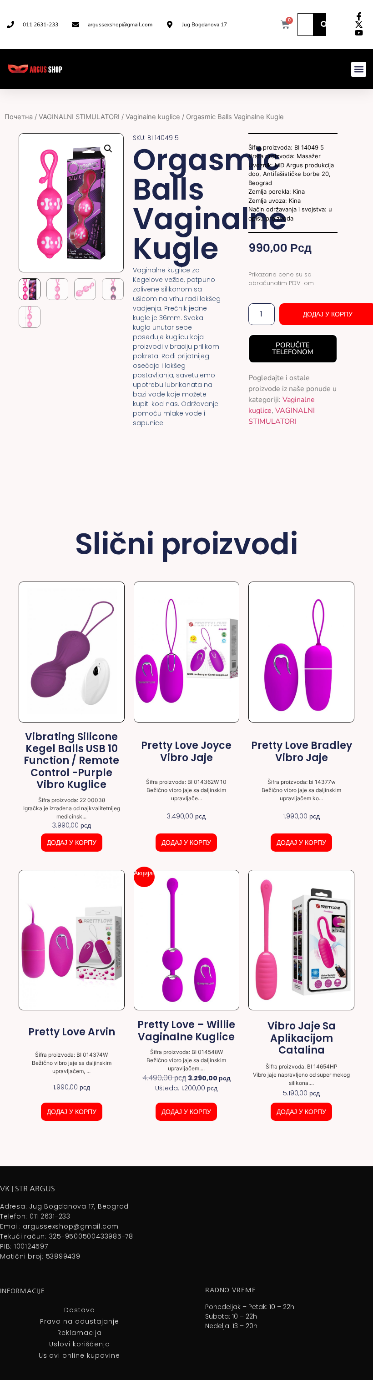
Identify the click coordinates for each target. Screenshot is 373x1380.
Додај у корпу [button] (71, 842)
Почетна (19, 117)
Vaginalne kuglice (153, 117)
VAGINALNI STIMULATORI (79, 117)
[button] (358, 69)
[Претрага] (324, 24)
